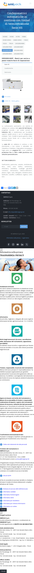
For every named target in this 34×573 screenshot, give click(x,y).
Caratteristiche (8, 68)
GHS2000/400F (18, 47)
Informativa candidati (9, 492)
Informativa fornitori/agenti (11, 495)
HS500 (12, 36)
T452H (26, 40)
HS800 (24, 36)
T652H (5, 43)
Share (5, 188)
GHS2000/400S (18, 50)
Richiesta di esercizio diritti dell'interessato (15, 489)
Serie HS (6, 64)
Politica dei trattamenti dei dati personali (15, 444)
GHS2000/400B (19, 43)
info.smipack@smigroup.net (16, 212)
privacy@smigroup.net (22, 459)
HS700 (18, 36)
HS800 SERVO (17, 40)
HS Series (8, 96)
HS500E (5, 36)
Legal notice (25, 238)
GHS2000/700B (7, 47)
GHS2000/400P (7, 50)
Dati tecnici (7, 72)
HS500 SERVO (7, 40)
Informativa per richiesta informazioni (14, 503)
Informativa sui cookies (10, 506)
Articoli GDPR (7, 475)
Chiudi (3, 509)
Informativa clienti (8, 497)
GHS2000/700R (18, 54)
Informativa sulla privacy (13, 238)
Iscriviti (23, 226)
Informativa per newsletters (11, 500)
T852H (11, 43)
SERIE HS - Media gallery (12, 101)
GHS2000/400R (7, 54)
